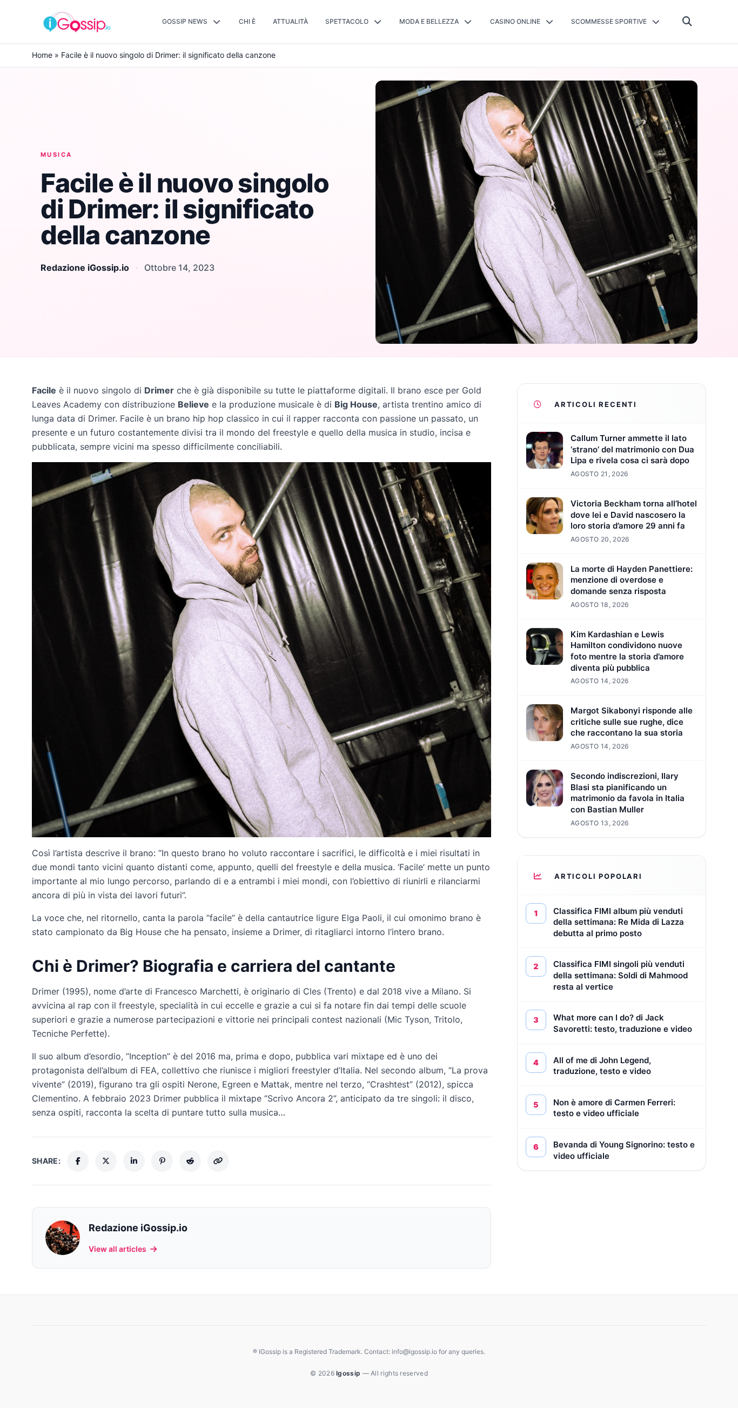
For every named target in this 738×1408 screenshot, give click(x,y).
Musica (56, 154)
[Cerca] (687, 21)
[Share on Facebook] (78, 1161)
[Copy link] (218, 1161)
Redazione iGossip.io (85, 267)
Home (42, 54)
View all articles (117, 1248)
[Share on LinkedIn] (134, 1161)
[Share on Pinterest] (162, 1161)
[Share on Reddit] (190, 1161)
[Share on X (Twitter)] (106, 1161)
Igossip (349, 1373)
